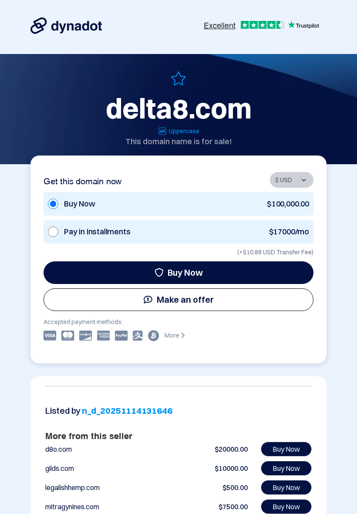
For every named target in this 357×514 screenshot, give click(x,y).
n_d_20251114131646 (127, 410)
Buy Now (185, 272)
